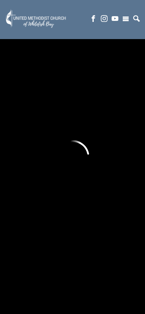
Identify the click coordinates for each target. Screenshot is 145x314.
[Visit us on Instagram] (104, 19)
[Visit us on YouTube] (115, 19)
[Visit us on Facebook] (93, 19)
